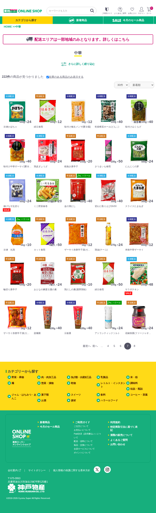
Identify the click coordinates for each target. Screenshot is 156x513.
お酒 (43, 400)
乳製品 (104, 377)
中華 (78, 53)
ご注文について (81, 426)
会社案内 (13, 470)
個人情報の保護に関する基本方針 (71, 470)
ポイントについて (82, 452)
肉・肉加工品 (48, 377)
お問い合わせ (117, 444)
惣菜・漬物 (47, 383)
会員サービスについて (84, 449)
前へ (95, 345)
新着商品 (81, 20)
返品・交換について (83, 445)
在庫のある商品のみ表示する (66, 76)
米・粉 (134, 377)
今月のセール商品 (133, 20)
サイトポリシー (37, 470)
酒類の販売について (121, 435)
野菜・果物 (18, 377)
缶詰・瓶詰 (136, 388)
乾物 (73, 383)
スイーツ (76, 394)
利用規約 (115, 422)
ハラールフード (109, 400)
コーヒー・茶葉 (139, 394)
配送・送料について (83, 441)
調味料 (134, 383)
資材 (73, 400)
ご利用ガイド (82, 422)
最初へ (87, 345)
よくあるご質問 (119, 439)
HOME (8, 26)
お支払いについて (82, 430)
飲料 (103, 394)
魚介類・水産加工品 (81, 377)
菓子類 (45, 394)
